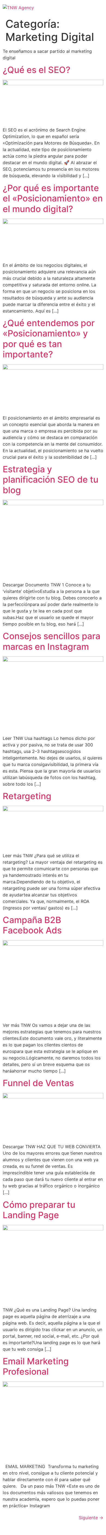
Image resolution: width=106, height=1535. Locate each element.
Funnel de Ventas (38, 1083)
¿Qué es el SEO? (36, 70)
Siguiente (91, 1517)
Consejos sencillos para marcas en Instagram (51, 641)
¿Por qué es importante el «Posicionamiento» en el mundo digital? (53, 198)
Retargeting (27, 796)
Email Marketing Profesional (36, 1366)
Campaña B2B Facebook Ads (32, 925)
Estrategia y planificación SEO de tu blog (50, 479)
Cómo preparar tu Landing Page (39, 1209)
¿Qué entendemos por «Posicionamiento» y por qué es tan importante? (49, 339)
